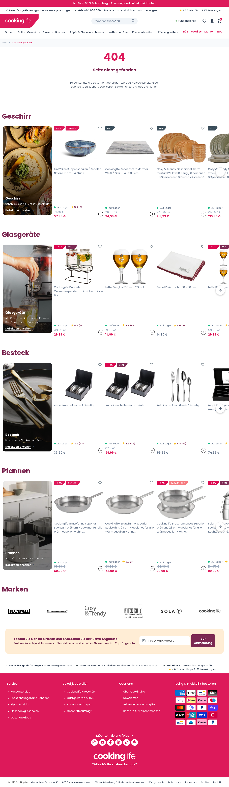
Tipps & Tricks (20, 704)
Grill (20, 32)
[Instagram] (94, 742)
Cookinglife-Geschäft (81, 692)
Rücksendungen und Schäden (30, 698)
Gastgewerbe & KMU (80, 698)
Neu (219, 32)
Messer (99, 32)
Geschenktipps (21, 717)
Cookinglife (21, 782)
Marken (209, 32)
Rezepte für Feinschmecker (141, 711)
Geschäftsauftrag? (79, 711)
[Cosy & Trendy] (95, 611)
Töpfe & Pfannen (80, 32)
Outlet (9, 32)
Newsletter (130, 698)
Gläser (46, 32)
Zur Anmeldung (203, 641)
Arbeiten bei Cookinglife (139, 704)
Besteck (60, 32)
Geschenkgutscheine (25, 711)
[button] (220, 172)
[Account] (212, 21)
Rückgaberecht (156, 782)
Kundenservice (20, 692)
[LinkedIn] (118, 742)
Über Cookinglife (134, 692)
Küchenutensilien (142, 32)
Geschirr (32, 32)
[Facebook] (110, 742)
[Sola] (171, 611)
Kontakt (217, 782)
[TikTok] (126, 742)
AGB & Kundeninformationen (76, 782)
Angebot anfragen (79, 704)
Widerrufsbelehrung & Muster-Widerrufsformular (120, 782)
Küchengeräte (167, 32)
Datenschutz (174, 782)
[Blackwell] (19, 611)
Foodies (196, 32)
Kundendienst (187, 21)
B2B (185, 32)
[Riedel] (133, 611)
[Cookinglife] (18, 21)
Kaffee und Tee (118, 32)
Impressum (191, 782)
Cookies (205, 782)
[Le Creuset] (57, 611)
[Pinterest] (134, 742)
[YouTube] (102, 742)
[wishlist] (204, 21)
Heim (4, 42)
